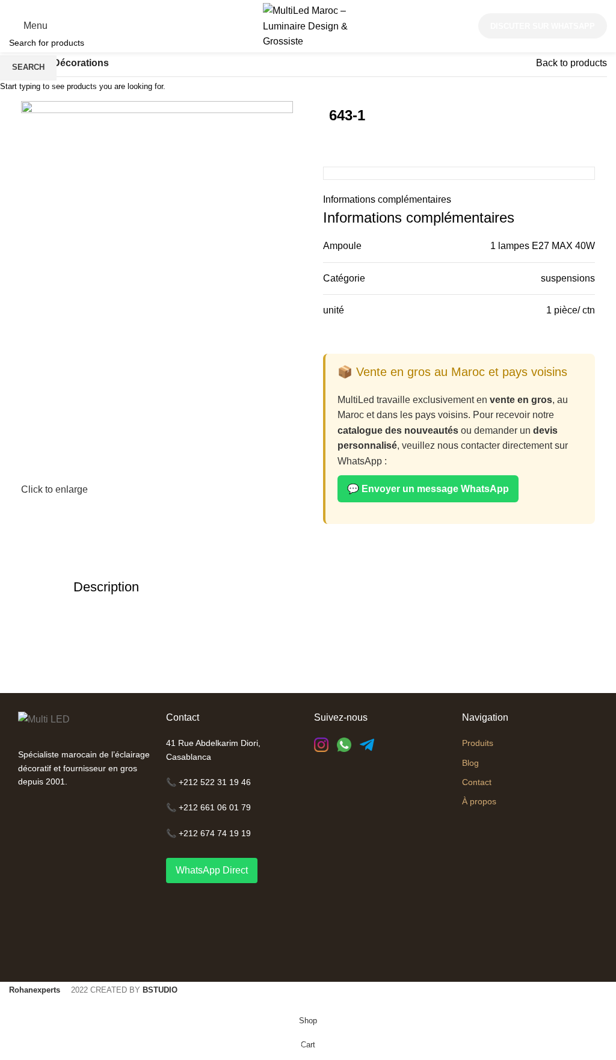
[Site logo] (308, 25)
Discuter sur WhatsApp (542, 26)
